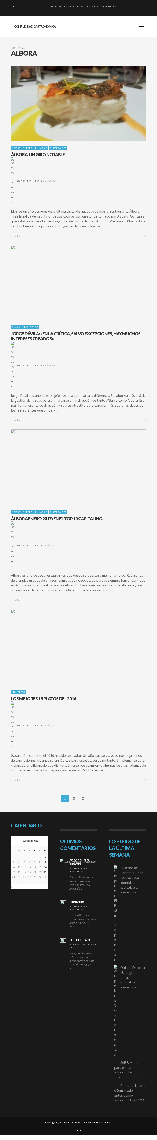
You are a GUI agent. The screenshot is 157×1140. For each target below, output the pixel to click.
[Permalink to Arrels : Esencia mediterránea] (78, 861)
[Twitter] (83, 12)
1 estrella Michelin (24, 148)
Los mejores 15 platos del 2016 (43, 698)
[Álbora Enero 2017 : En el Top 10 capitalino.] (72, 467)
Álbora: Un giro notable (38, 154)
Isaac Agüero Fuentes (29, 181)
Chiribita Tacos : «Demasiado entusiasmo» (129, 1090)
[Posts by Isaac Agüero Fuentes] (12, 181)
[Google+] (70, 12)
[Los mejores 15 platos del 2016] (72, 647)
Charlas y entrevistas (25, 327)
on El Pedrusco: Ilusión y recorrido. (82, 946)
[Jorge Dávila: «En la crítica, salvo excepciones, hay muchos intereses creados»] (72, 282)
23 (45, 872)
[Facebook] (64, 12)
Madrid (42, 148)
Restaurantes (58, 148)
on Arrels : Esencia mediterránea (79, 870)
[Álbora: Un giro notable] (72, 103)
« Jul (14, 887)
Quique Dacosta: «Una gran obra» (132, 972)
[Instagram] (77, 12)
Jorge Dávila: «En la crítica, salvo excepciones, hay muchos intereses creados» (75, 336)
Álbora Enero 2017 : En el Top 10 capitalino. (57, 518)
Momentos (18, 692)
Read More (17, 235)
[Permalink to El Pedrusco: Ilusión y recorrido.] (63, 941)
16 (45, 867)
